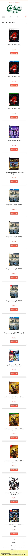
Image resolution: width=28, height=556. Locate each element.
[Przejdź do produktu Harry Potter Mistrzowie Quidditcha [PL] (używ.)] (14, 163)
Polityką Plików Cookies (5, 553)
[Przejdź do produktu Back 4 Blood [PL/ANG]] (14, 35)
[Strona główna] (14, 8)
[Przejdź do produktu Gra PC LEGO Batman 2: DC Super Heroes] (14, 515)
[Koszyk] (24, 17)
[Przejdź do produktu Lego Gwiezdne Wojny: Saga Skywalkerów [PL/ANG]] (14, 355)
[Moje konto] (17, 17)
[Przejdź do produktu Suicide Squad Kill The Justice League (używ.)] (14, 483)
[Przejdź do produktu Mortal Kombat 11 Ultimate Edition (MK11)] (14, 387)
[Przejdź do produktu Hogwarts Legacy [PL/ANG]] (14, 195)
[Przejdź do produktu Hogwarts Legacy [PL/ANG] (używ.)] (14, 323)
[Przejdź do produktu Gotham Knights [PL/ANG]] (14, 131)
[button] (3, 17)
